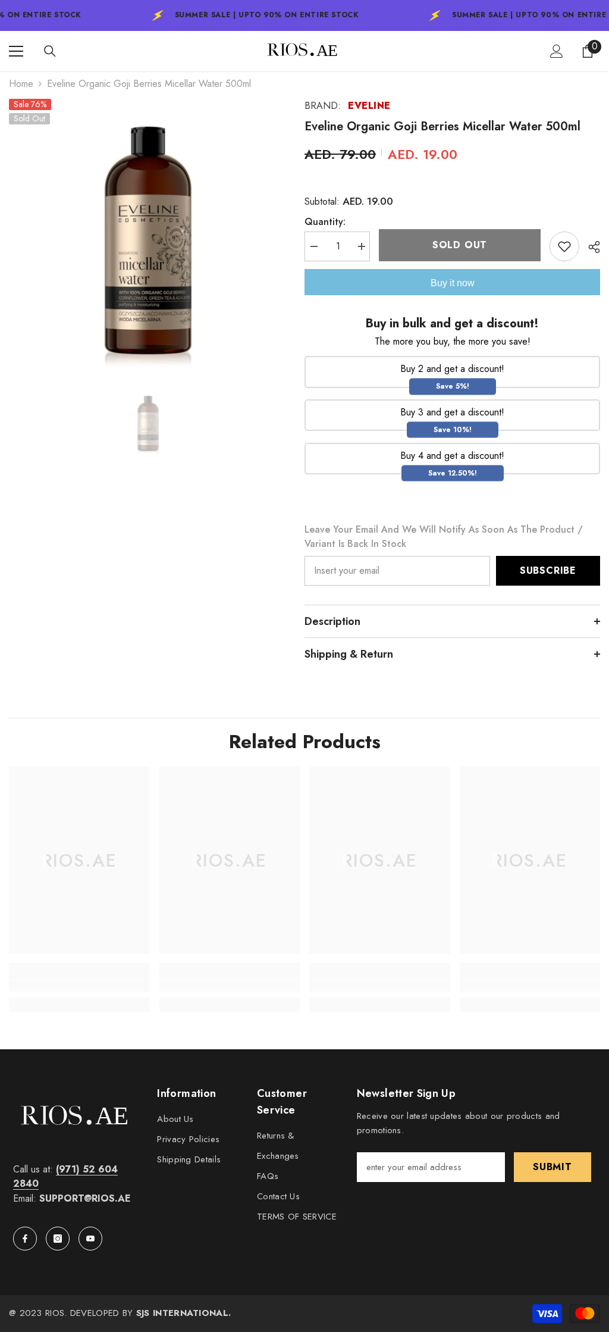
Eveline (369, 105)
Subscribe (548, 570)
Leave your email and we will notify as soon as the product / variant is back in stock (443, 537)
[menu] (16, 51)
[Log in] (556, 51)
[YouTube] (90, 1238)
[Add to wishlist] (564, 246)
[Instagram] (58, 1238)
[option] (148, 238)
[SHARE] (589, 247)
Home (21, 83)
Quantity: (325, 222)
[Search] (50, 51)
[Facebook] (25, 1238)
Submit (552, 1167)
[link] (79, 986)
